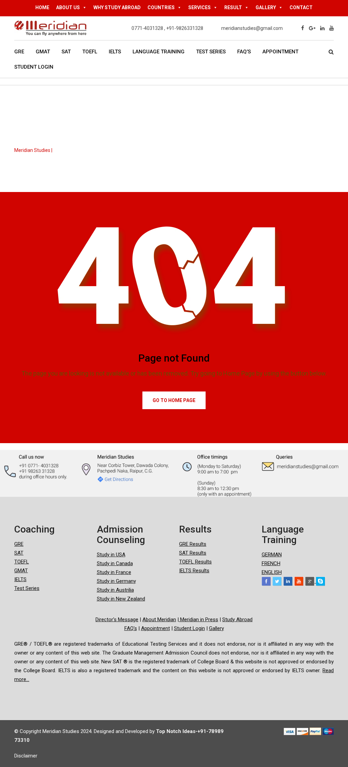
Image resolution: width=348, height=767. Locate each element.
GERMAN (272, 555)
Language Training (159, 52)
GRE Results (192, 544)
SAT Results (192, 553)
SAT (66, 52)
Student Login (33, 67)
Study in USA (111, 555)
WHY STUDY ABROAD (117, 7)
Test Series (211, 52)
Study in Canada (115, 563)
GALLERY (266, 7)
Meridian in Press (198, 619)
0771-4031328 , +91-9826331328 (167, 28)
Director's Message (116, 619)
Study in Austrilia (115, 590)
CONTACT (301, 7)
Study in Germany (116, 581)
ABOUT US (68, 7)
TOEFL (89, 52)
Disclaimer (25, 756)
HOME (42, 7)
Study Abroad (237, 619)
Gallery (216, 628)
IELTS (115, 52)
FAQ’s (244, 52)
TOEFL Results (195, 562)
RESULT (233, 7)
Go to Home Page (174, 400)
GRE (19, 52)
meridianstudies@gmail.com (252, 28)
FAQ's (130, 628)
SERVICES (199, 7)
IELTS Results (194, 571)
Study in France (114, 572)
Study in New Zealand (121, 599)
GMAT (43, 52)
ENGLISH (272, 572)
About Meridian (159, 619)
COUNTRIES (161, 7)
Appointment (280, 52)
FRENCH (271, 563)
